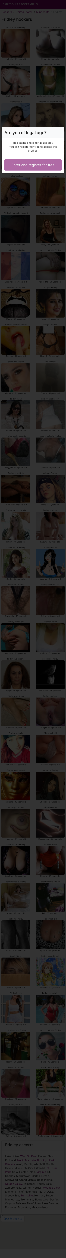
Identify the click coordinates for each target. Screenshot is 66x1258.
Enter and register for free (33, 165)
